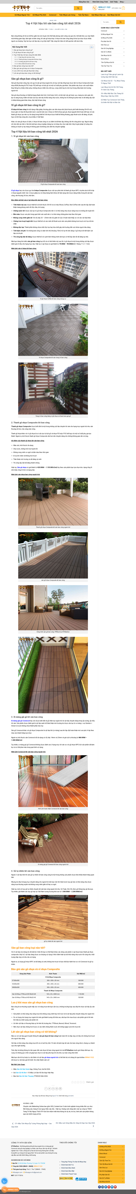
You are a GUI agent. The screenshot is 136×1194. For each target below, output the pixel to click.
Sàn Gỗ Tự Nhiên (106, 52)
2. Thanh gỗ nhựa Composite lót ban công (29, 59)
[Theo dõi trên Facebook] (99, 1186)
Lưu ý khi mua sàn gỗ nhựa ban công (26, 71)
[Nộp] (78, 8)
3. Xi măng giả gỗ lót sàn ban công (27, 61)
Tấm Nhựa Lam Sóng (67, 15)
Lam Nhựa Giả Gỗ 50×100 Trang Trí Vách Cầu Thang (112, 88)
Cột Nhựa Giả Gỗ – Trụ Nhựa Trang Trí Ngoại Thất (113, 82)
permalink (70, 1096)
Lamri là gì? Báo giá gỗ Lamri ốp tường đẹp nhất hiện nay (112, 75)
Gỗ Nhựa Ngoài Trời (22, 15)
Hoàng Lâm (63, 29)
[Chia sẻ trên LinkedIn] (60, 1088)
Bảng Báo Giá (84, 2)
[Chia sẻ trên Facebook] (46, 1088)
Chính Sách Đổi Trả (67, 1165)
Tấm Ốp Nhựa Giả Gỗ (107, 62)
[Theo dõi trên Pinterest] (109, 1186)
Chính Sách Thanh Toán (69, 1174)
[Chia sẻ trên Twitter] (49, 1088)
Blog (121, 2)
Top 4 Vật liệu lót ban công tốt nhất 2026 (27, 55)
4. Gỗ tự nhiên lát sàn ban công (26, 63)
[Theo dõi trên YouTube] (115, 1186)
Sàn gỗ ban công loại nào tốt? (24, 66)
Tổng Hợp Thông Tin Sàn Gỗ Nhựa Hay (73, 1162)
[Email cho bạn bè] (53, 1088)
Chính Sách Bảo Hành (68, 1168)
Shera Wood (105, 59)
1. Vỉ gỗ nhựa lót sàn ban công (26, 57)
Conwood (52, 15)
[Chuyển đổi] (124, 31)
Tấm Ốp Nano (83, 15)
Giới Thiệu (114, 2)
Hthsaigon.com (17, 1172)
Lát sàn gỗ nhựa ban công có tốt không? (27, 73)
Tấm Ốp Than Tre (106, 66)
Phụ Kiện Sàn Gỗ (106, 41)
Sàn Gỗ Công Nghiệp (107, 48)
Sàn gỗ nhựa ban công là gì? (23, 50)
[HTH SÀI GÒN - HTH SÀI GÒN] (21, 8)
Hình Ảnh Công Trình (100, 2)
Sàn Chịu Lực (105, 45)
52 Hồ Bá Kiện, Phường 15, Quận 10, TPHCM (31, 1163)
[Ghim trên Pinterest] (56, 1088)
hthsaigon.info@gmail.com (33, 1172)
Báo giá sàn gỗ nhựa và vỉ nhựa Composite (28, 68)
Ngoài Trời (53, 20)
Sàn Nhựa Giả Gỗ (113, 15)
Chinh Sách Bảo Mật (67, 1171)
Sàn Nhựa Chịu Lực (98, 15)
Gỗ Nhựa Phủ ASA (39, 15)
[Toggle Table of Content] (90, 47)
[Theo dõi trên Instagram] (102, 1186)
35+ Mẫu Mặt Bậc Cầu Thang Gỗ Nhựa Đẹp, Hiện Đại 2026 (112, 95)
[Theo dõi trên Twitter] (105, 1186)
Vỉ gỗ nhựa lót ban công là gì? (24, 52)
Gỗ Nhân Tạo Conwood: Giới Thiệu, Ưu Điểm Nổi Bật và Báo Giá (113, 101)
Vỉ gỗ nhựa (15, 190)
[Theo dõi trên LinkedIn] (112, 1186)
